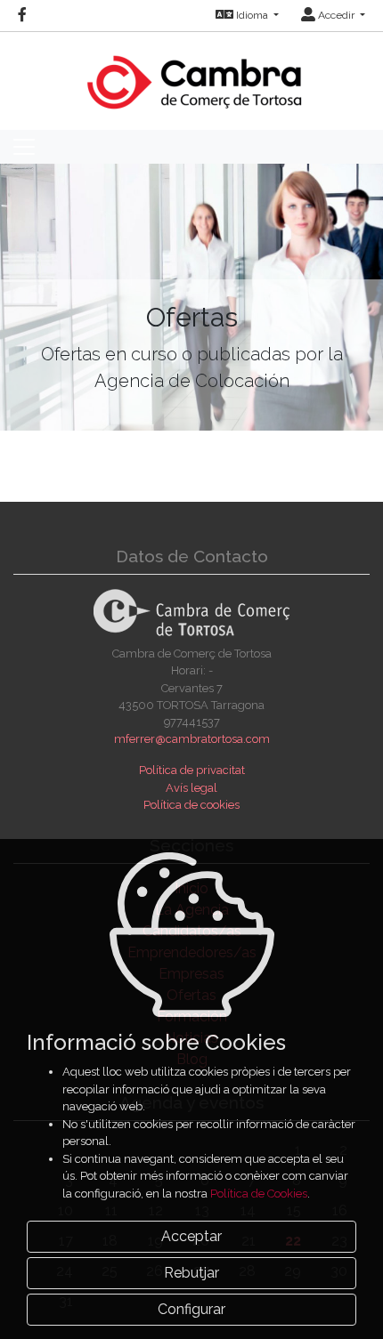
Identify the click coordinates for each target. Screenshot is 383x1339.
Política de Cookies (258, 1193)
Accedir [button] (336, 15)
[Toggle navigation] (24, 147)
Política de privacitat (192, 770)
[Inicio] (192, 73)
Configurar (191, 1309)
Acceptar (191, 1236)
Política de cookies (191, 804)
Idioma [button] (252, 15)
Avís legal (191, 788)
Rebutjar (191, 1272)
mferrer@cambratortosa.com (192, 739)
